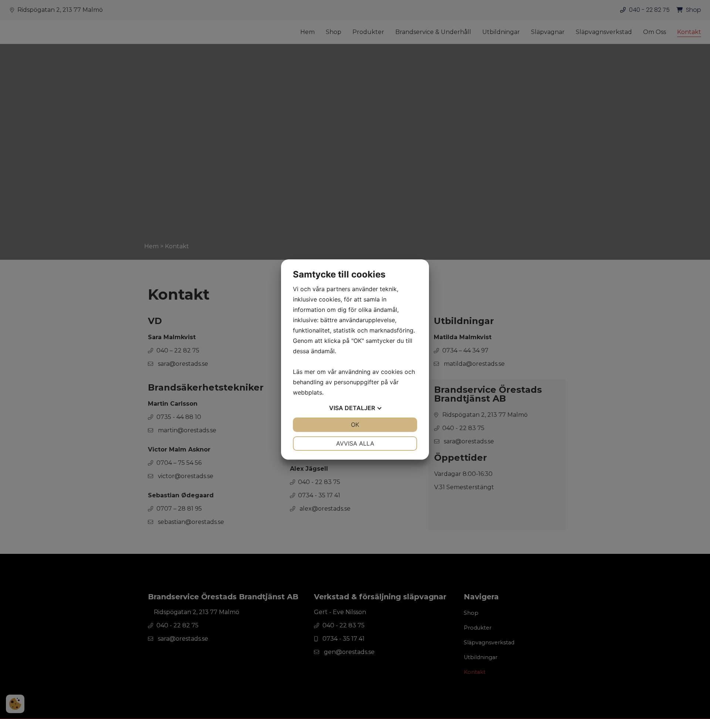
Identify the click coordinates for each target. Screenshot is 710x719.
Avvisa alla (355, 443)
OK (355, 424)
